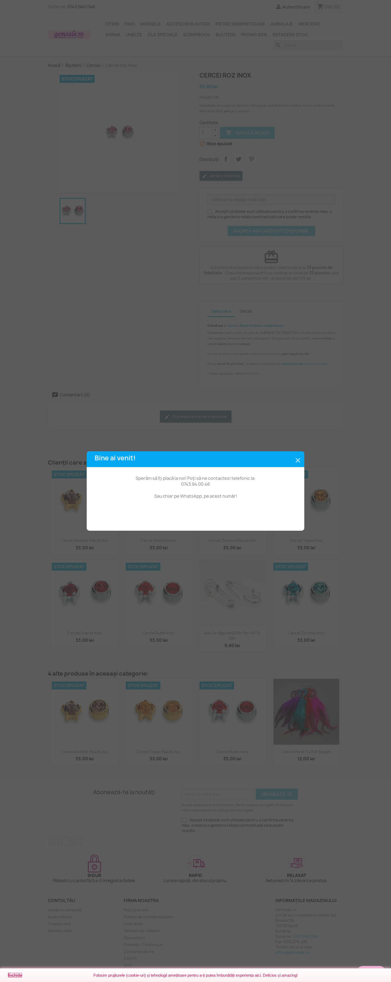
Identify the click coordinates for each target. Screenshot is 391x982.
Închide (15, 975)
